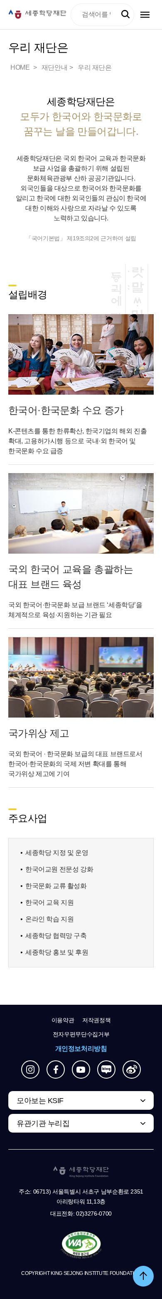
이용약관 (63, 1020)
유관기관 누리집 (43, 1123)
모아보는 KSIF (40, 1100)
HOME (20, 67)
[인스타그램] (30, 1069)
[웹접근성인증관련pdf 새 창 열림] (81, 1245)
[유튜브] (81, 1069)
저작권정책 (96, 1020)
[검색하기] (125, 14)
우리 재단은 (95, 67)
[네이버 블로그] (106, 1069)
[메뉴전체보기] (145, 14)
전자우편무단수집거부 (81, 1034)
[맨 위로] (143, 1276)
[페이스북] (56, 1069)
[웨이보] (132, 1069)
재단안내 (54, 67)
